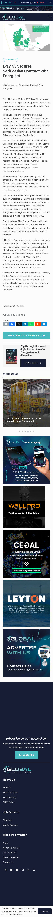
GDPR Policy (9, 802)
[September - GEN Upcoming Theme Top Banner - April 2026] (26, 10)
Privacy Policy (9, 797)
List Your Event (10, 852)
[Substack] (34, 870)
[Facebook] (5, 870)
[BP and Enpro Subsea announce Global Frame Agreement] (26, 403)
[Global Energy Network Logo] (13, 17)
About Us (7, 787)
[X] (28, 870)
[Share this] (12, 324)
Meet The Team (10, 792)
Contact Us (8, 862)
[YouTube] (16, 870)
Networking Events (11, 857)
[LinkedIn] (11, 870)
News (5, 843)
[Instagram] (22, 870)
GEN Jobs (7, 820)
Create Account (10, 825)
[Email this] (6, 324)
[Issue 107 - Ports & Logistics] (11, 356)
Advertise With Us (11, 848)
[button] (49, 17)
